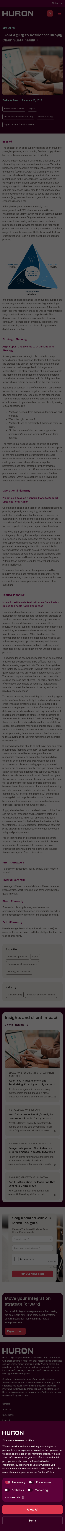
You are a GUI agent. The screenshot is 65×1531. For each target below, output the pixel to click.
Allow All (32, 1509)
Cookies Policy (46, 1472)
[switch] (15, 1482)
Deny (32, 1520)
